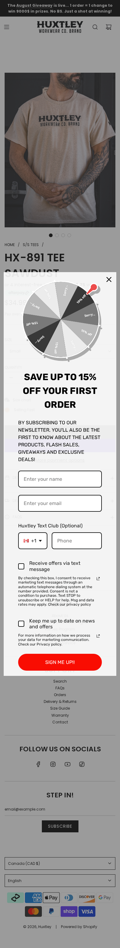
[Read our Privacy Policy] (98, 578)
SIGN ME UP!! (60, 662)
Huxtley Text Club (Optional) (50, 526)
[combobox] (32, 540)
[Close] (109, 279)
